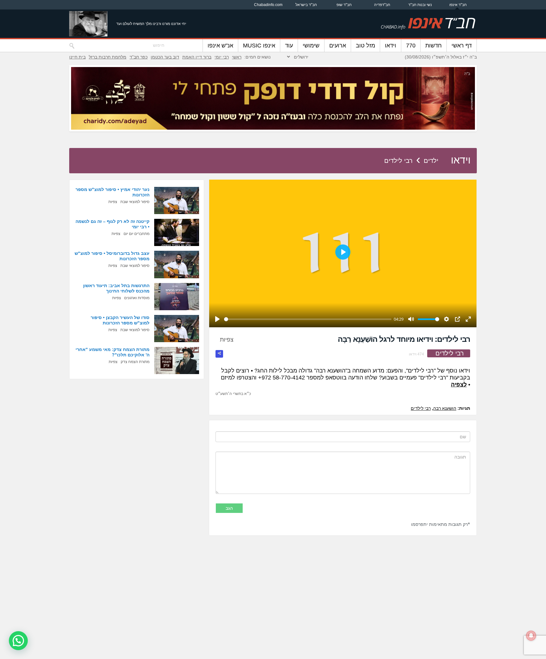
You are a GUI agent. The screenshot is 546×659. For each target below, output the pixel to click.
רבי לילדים (398, 160)
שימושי (311, 45)
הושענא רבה (444, 408)
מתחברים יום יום (136, 233)
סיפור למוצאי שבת (134, 202)
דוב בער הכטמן (165, 56)
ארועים (337, 45)
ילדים (431, 160)
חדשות (433, 45)
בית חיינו (77, 56)
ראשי (236, 56)
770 (411, 45)
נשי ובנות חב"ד (420, 5)
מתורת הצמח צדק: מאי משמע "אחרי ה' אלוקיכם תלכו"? (112, 352)
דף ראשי (462, 45)
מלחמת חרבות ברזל (107, 56)
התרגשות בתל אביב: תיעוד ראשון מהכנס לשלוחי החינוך (116, 288)
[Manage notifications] (531, 636)
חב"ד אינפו (458, 5)
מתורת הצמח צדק (135, 362)
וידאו (390, 45)
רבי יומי (222, 56)
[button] (18, 640)
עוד (289, 45)
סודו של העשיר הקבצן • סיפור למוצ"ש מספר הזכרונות (120, 320)
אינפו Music (259, 45)
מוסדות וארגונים (136, 298)
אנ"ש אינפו (220, 45)
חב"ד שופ (344, 5)
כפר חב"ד (139, 56)
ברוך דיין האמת (196, 56)
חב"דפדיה (382, 5)
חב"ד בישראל (306, 5)
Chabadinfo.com (268, 5)
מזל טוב (365, 45)
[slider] (307, 319)
